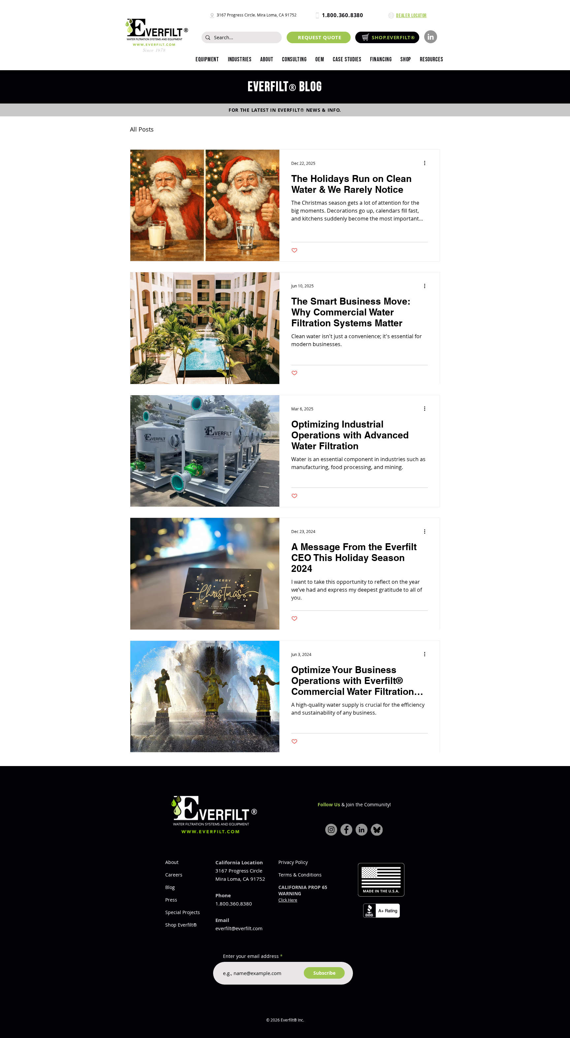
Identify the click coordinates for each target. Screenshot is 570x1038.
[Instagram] (331, 830)
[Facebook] (346, 830)
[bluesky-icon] (377, 830)
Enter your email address (251, 956)
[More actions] (427, 163)
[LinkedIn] (430, 36)
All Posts (142, 129)
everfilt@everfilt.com (239, 928)
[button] (239, 60)
